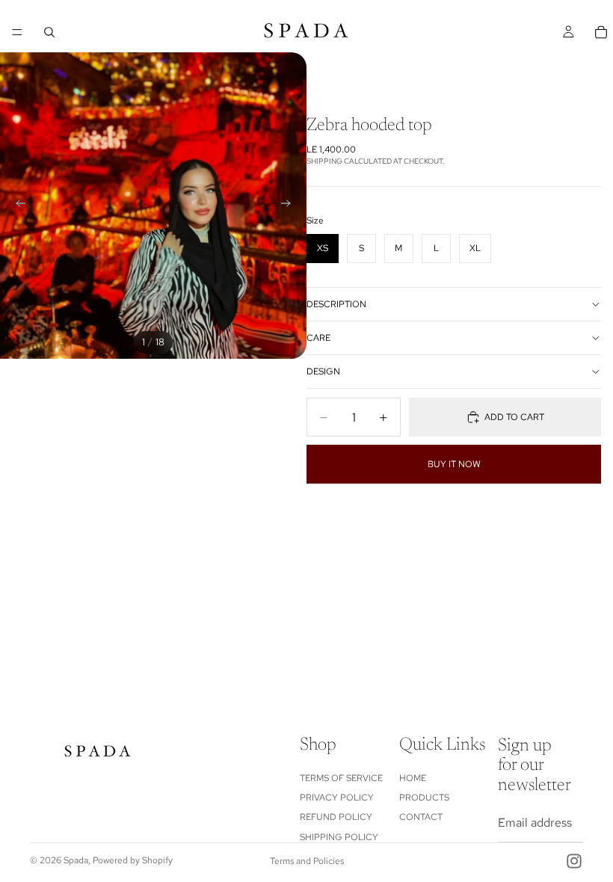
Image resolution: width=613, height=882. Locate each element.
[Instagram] (574, 861)
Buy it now (454, 464)
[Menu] (17, 32)
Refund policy (336, 817)
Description (336, 304)
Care (318, 338)
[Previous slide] (16, 205)
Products (424, 798)
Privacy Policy (337, 798)
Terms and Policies (307, 861)
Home (412, 777)
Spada (76, 860)
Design (323, 371)
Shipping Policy (339, 836)
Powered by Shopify (133, 860)
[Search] (49, 32)
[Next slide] (290, 205)
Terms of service (341, 777)
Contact (421, 817)
